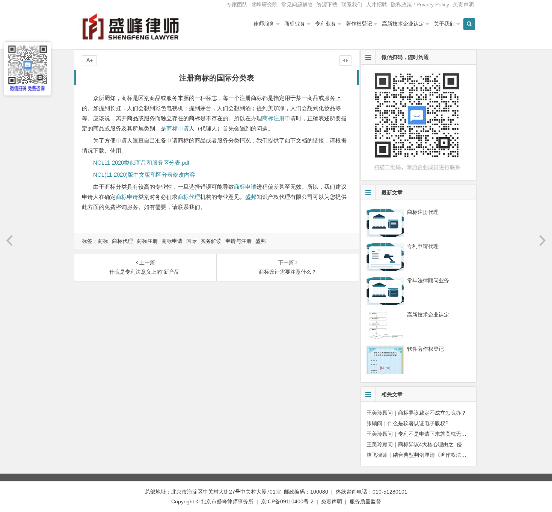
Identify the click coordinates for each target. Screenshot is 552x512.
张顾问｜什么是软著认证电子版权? (407, 423)
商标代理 (189, 197)
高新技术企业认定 (403, 24)
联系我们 (351, 5)
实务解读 (211, 241)
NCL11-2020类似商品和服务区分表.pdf (141, 162)
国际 (191, 241)
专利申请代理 (423, 246)
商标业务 (294, 24)
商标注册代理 (423, 212)
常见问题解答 (297, 5)
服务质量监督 (365, 501)
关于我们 (444, 24)
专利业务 (325, 24)
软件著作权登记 (425, 349)
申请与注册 (238, 241)
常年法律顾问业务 (428, 280)
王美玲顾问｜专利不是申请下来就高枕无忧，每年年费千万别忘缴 (442, 434)
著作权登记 (359, 24)
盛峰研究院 (264, 5)
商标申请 (177, 128)
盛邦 (250, 197)
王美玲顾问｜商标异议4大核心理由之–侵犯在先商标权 (429, 444)
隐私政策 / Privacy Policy (420, 5)
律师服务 (263, 24)
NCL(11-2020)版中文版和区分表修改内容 (144, 174)
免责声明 (463, 5)
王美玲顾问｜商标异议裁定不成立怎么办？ (416, 413)
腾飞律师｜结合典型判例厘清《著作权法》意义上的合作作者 (437, 455)
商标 (103, 241)
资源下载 (327, 5)
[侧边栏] (345, 60)
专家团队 (236, 5)
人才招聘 (376, 5)
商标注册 (273, 118)
